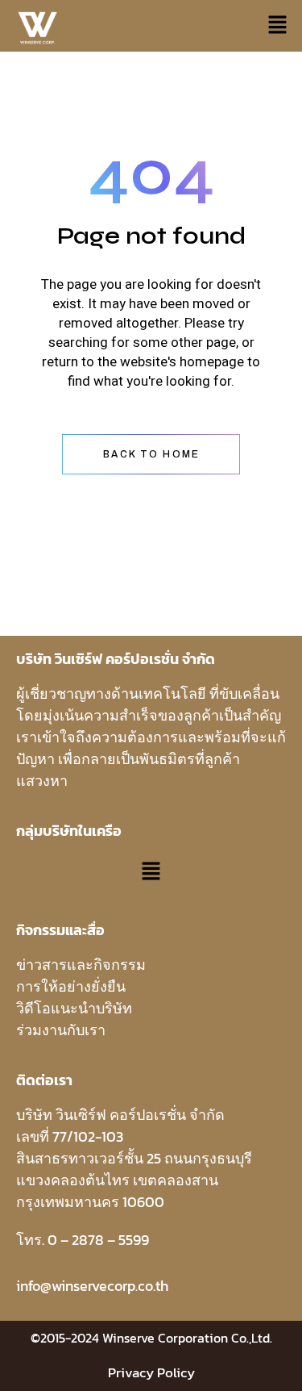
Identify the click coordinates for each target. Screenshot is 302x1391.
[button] (278, 26)
